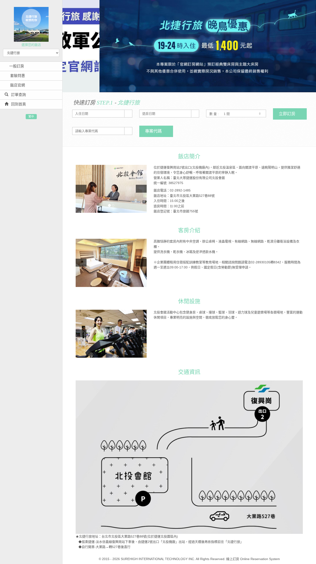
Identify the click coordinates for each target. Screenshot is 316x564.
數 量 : (214, 114)
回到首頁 (18, 104)
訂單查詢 (18, 95)
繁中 (31, 116)
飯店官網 (17, 85)
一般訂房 (16, 66)
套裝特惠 (17, 76)
